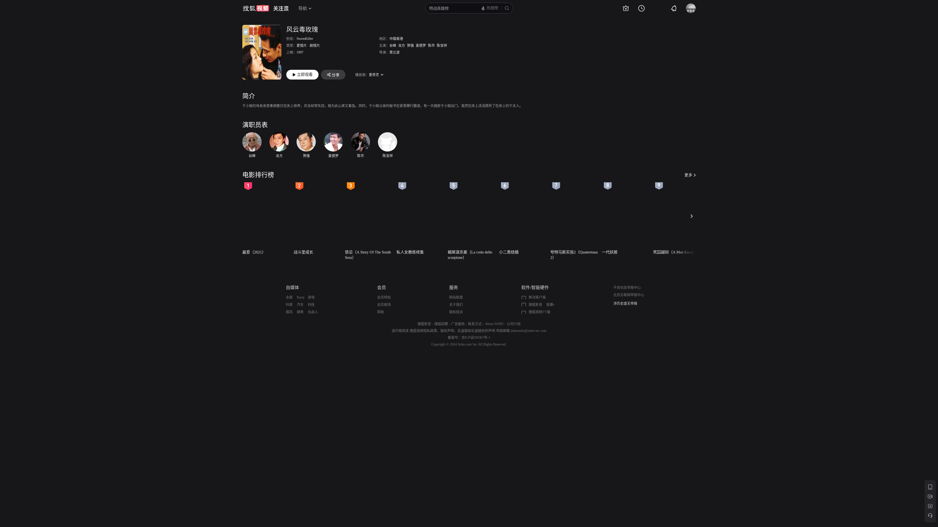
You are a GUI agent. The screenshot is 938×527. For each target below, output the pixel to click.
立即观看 (305, 74)
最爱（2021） (254, 252)
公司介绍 (514, 324)
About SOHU (494, 324)
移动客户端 (537, 297)
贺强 (410, 45)
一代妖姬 (610, 252)
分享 (336, 75)
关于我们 (456, 304)
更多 (688, 175)
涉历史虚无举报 (625, 303)
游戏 (311, 297)
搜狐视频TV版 (539, 312)
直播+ (550, 304)
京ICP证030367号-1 (475, 337)
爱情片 (302, 45)
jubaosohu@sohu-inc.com (528, 331)
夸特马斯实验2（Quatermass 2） (574, 255)
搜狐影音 (535, 304)
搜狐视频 (256, 8)
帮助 (380, 312)
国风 (289, 312)
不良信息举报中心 (627, 287)
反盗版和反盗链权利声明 (476, 331)
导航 (302, 8)
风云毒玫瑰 (302, 29)
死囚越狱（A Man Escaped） (677, 252)
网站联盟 (456, 297)
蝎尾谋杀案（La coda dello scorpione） (470, 255)
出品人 (313, 312)
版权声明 (447, 331)
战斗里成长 (303, 252)
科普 (289, 304)
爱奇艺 (374, 75)
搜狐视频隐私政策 (423, 331)
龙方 (401, 45)
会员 (381, 287)
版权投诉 (456, 312)
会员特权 (384, 297)
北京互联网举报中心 (628, 295)
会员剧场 (384, 304)
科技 (311, 304)
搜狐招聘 (441, 324)
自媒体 (292, 287)
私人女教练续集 (410, 252)
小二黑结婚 (509, 252)
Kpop (300, 297)
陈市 (431, 45)
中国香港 (396, 39)
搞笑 (300, 312)
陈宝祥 (442, 45)
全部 (289, 297)
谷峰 (392, 45)
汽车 (300, 304)
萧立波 (394, 52)
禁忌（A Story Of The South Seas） (368, 255)
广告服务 (458, 324)
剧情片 (315, 45)
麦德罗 (421, 45)
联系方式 (475, 324)
